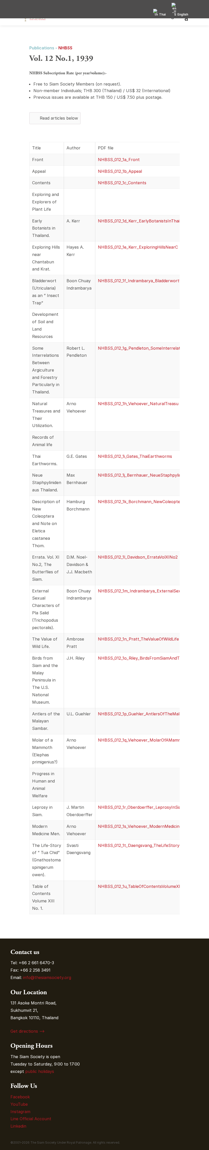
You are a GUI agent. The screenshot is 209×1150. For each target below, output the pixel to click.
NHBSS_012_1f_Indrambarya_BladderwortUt (141, 280)
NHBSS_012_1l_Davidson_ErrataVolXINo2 (138, 557)
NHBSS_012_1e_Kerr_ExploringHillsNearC (138, 247)
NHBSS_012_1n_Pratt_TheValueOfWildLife (138, 639)
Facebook (20, 1096)
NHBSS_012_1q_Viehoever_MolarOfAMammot (142, 740)
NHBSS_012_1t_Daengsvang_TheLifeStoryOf (141, 845)
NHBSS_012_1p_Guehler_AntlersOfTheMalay (141, 713)
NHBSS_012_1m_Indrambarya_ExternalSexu (140, 590)
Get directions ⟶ (27, 1031)
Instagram (21, 1111)
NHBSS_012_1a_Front (119, 159)
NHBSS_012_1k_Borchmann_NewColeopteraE (142, 501)
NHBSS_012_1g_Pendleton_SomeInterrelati (139, 348)
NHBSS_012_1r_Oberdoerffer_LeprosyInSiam (141, 807)
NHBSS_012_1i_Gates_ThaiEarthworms (135, 456)
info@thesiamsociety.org (47, 977)
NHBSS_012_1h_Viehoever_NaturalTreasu (138, 403)
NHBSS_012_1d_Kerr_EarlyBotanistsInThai (138, 220)
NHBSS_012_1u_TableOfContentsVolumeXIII (140, 886)
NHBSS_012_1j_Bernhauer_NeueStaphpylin (139, 475)
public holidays (39, 1071)
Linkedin (18, 1126)
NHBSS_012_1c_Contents (122, 182)
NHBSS (65, 47)
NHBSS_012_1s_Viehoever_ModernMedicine (140, 826)
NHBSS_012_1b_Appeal (120, 171)
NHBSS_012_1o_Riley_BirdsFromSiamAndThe (141, 658)
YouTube (19, 1104)
